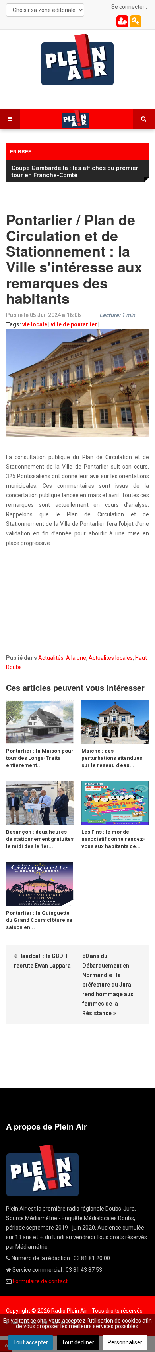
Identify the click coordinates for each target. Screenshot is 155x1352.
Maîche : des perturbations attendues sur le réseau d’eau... (111, 758)
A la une (76, 658)
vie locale (34, 324)
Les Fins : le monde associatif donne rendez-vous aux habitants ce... (113, 839)
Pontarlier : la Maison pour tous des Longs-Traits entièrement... (40, 758)
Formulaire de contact (40, 1281)
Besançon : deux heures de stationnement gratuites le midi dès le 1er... (40, 839)
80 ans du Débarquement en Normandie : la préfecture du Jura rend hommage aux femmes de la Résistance (107, 984)
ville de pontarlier (74, 324)
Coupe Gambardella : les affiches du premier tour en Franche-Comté (75, 171)
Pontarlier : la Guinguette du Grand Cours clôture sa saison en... (39, 920)
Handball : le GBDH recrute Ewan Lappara (42, 961)
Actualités (51, 658)
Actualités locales (111, 658)
